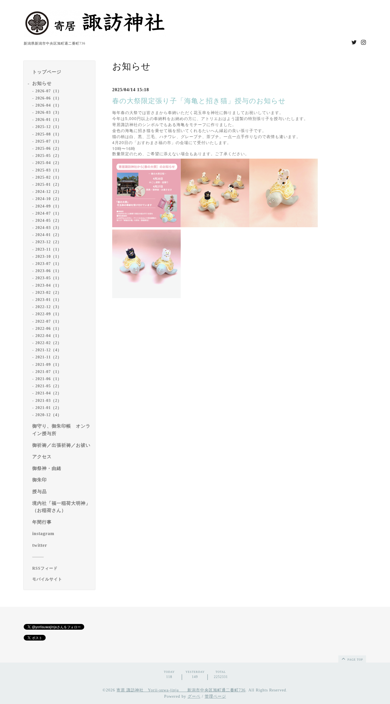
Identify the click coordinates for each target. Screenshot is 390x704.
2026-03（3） (48, 112)
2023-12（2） (48, 242)
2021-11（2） (48, 357)
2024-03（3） (48, 228)
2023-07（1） (48, 264)
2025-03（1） (48, 170)
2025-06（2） (48, 148)
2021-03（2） (48, 400)
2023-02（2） (48, 292)
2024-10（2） (48, 199)
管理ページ (215, 696)
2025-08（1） (48, 134)
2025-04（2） (48, 163)
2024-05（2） (48, 220)
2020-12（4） (48, 415)
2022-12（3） (48, 307)
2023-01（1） (48, 300)
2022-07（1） (48, 321)
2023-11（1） (48, 249)
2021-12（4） (48, 350)
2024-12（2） (48, 192)
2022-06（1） (48, 328)
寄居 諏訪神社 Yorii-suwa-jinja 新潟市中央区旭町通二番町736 (181, 690)
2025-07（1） (48, 141)
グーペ (194, 696)
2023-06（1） (48, 271)
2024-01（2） (48, 235)
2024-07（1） (48, 213)
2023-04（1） (48, 285)
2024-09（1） (48, 206)
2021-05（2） (48, 386)
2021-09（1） (48, 364)
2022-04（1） (48, 336)
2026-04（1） (48, 105)
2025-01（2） (48, 184)
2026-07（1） (48, 91)
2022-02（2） (48, 343)
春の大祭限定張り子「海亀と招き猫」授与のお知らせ (199, 101)
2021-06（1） (48, 379)
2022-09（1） (48, 314)
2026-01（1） (48, 119)
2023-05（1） (48, 278)
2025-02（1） (48, 177)
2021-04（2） (48, 393)
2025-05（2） (48, 155)
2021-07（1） (48, 372)
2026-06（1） (48, 98)
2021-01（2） (48, 408)
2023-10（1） (48, 256)
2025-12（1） (48, 127)
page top (354, 659)
